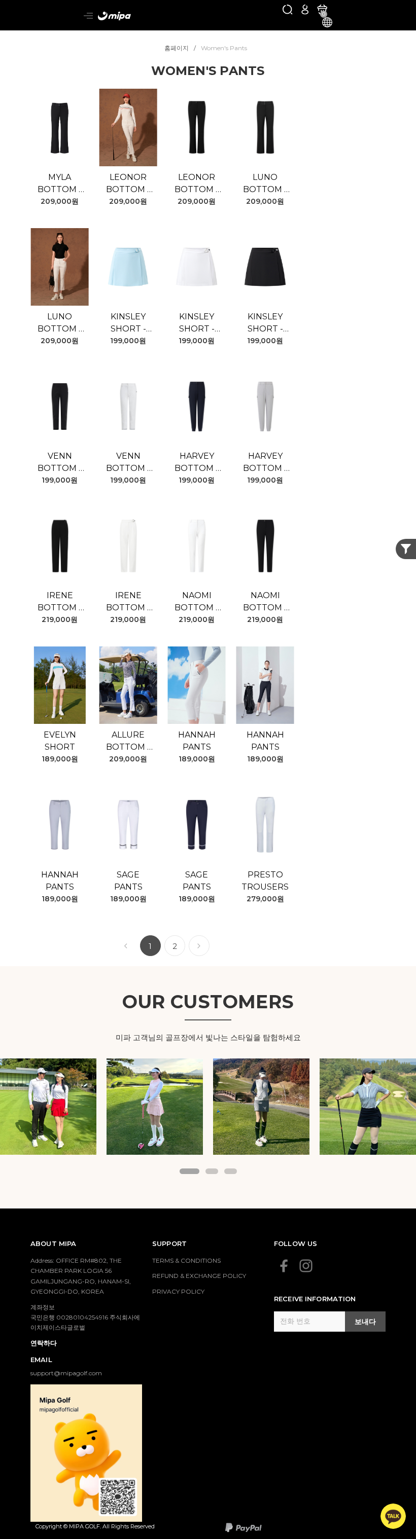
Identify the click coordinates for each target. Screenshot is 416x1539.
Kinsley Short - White (197, 323)
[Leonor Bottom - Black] (196, 127)
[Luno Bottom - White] (59, 267)
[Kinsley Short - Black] (265, 267)
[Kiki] (155, 1106)
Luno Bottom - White (60, 323)
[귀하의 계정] (305, 9)
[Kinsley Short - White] (196, 267)
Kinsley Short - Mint (128, 323)
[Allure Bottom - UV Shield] (128, 685)
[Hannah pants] (196, 685)
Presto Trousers (265, 881)
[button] (189, 1171)
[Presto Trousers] (265, 824)
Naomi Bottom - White (197, 602)
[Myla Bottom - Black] (59, 127)
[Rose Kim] (48, 1106)
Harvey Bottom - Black (197, 462)
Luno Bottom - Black (265, 184)
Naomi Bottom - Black (265, 602)
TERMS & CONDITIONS (186, 1260)
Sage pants (128, 881)
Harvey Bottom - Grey (265, 462)
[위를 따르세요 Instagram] (306, 1266)
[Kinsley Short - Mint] (128, 267)
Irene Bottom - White (128, 602)
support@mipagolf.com (66, 1373)
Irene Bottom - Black (60, 602)
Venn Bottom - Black (60, 462)
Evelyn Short (60, 741)
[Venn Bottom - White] (128, 406)
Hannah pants (197, 741)
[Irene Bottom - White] (128, 545)
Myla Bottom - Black (60, 184)
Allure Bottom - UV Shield (128, 741)
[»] (199, 945)
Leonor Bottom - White (128, 184)
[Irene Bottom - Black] (59, 545)
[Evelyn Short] (59, 685)
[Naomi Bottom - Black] (265, 545)
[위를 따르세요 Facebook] (284, 1266)
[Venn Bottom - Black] (59, 406)
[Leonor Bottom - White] (128, 127)
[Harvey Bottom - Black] (196, 406)
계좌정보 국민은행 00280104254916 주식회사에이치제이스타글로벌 (85, 1317)
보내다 (365, 1321)
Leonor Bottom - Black (197, 184)
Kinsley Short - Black (265, 323)
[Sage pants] (128, 824)
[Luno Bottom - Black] (265, 127)
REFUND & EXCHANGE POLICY (199, 1275)
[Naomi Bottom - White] (196, 545)
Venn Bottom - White (128, 462)
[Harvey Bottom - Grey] (265, 406)
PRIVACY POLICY (178, 1291)
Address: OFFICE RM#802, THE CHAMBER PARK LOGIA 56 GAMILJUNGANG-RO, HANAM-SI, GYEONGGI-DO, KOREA (80, 1276)
